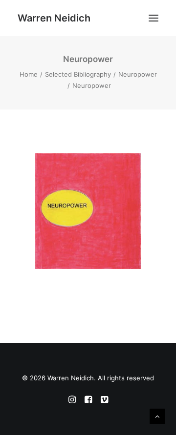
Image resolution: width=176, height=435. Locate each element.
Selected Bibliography (78, 74)
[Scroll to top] (157, 415)
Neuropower (137, 74)
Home (29, 74)
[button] (153, 18)
